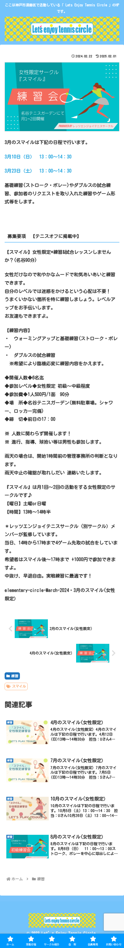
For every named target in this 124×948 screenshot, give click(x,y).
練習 (14, 676)
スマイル (19, 686)
